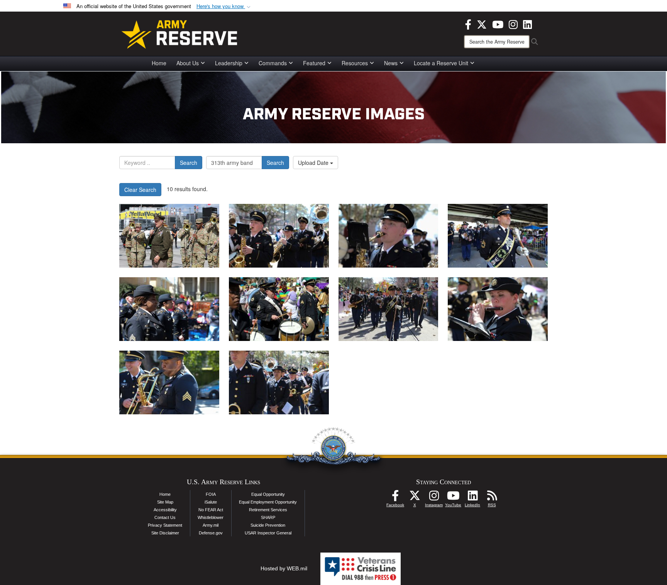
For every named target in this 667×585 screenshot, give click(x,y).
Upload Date (314, 162)
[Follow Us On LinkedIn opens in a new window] (472, 498)
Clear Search (140, 189)
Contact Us (165, 517)
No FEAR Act (210, 509)
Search (188, 162)
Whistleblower (210, 517)
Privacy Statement (165, 525)
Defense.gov (211, 533)
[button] (224, 6)
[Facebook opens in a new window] (468, 23)
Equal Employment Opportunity (268, 502)
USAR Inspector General (268, 533)
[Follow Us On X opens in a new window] (414, 498)
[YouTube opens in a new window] (497, 23)
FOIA (211, 494)
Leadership (228, 63)
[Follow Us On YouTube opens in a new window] (453, 498)
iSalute (211, 502)
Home (159, 63)
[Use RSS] (491, 498)
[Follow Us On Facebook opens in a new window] (395, 498)
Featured (314, 63)
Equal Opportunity (268, 494)
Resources (355, 63)
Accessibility (165, 509)
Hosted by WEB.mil (284, 568)
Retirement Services (268, 509)
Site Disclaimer (165, 533)
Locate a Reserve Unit (441, 63)
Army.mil (210, 525)
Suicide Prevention (268, 525)
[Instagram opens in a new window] (513, 23)
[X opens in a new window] (482, 23)
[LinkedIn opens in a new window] (527, 23)
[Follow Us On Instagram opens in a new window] (434, 498)
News (391, 63)
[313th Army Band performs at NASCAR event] (169, 236)
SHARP (268, 517)
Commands (273, 63)
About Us (187, 63)
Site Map (165, 502)
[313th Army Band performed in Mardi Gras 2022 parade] (279, 236)
